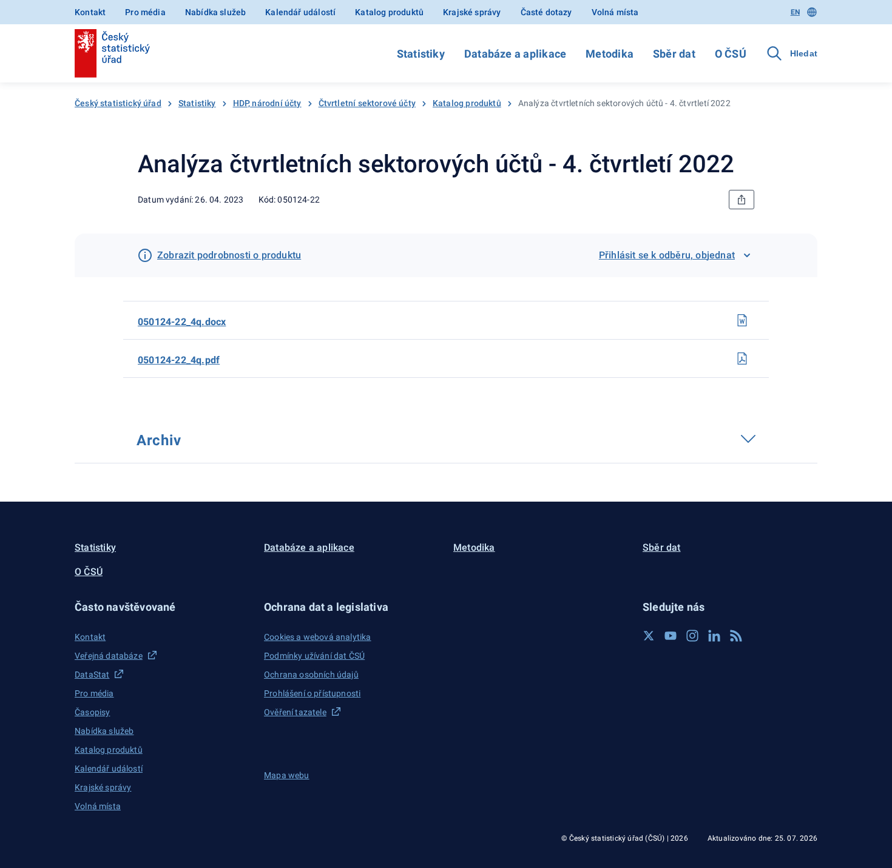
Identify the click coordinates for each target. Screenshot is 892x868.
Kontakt (90, 12)
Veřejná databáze (109, 656)
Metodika (610, 53)
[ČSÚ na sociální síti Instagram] (692, 636)
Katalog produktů (389, 12)
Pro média (145, 12)
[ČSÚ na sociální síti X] (649, 636)
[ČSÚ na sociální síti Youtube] (670, 636)
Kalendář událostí (300, 12)
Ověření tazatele (295, 712)
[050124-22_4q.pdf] (742, 358)
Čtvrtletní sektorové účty (367, 103)
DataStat (92, 674)
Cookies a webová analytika (317, 637)
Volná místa (615, 12)
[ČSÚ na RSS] (736, 636)
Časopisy (92, 712)
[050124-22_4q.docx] (742, 320)
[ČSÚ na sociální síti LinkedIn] (714, 636)
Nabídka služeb (215, 12)
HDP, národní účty (267, 103)
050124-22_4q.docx (182, 322)
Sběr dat (674, 53)
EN (795, 12)
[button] (162, 607)
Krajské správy (472, 12)
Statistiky (421, 53)
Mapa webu (286, 775)
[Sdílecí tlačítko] (741, 199)
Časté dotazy (546, 12)
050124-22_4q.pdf (179, 360)
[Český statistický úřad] (112, 53)
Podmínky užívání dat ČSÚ (314, 656)
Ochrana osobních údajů (311, 674)
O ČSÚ (730, 53)
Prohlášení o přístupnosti (312, 693)
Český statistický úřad (118, 103)
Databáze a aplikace (515, 53)
